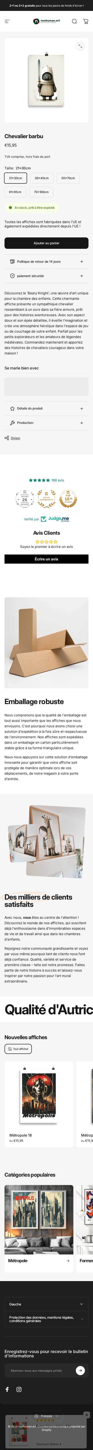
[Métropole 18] (39, 1096)
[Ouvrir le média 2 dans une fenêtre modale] (80, 46)
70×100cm (41, 192)
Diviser (15, 438)
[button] (86, 1411)
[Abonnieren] (80, 1370)
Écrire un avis (46, 559)
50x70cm (68, 178)
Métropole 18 (20, 1135)
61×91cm (15, 192)
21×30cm (15, 178)
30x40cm (42, 178)
